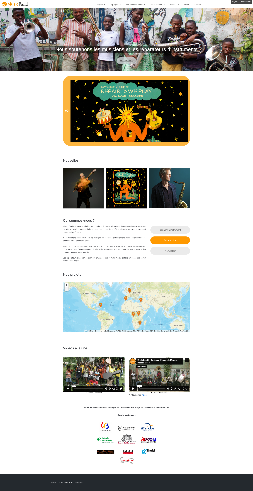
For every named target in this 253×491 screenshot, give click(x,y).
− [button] (66, 289)
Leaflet (86, 331)
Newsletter (170, 251)
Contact (197, 4)
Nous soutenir (156, 4)
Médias (173, 4)
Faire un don (170, 240)
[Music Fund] (15, 4)
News (186, 4)
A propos (114, 4)
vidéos (144, 395)
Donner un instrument (170, 230)
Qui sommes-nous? (134, 4)
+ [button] (66, 285)
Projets (100, 4)
